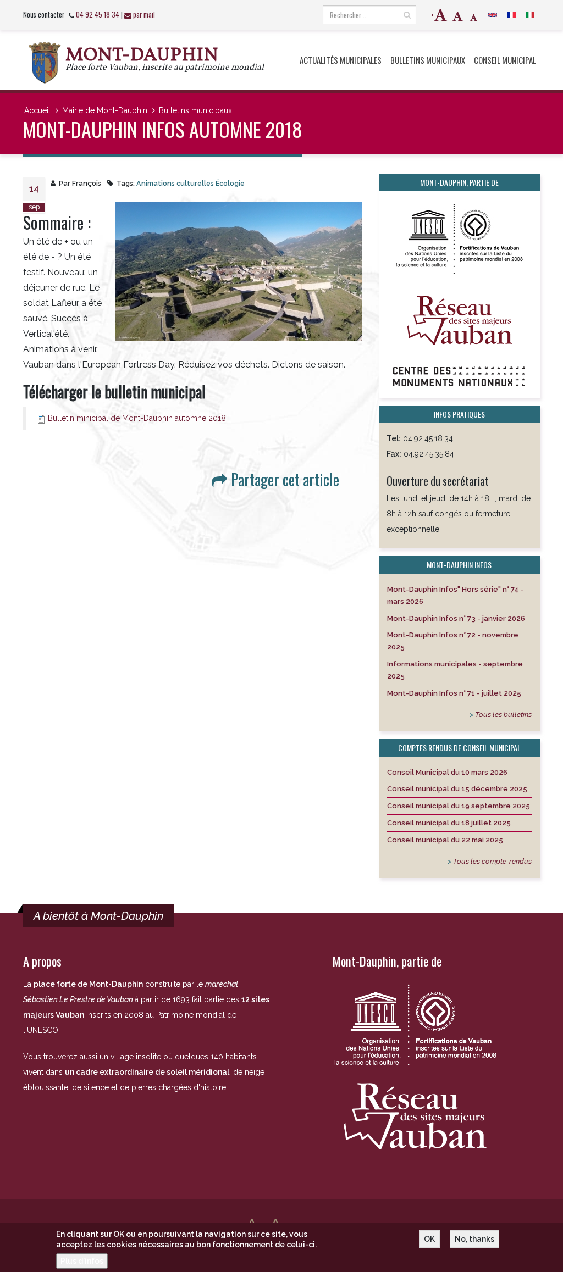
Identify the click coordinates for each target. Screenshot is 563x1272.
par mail (144, 14)
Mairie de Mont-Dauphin (104, 110)
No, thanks (474, 1239)
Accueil (37, 110)
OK (429, 1239)
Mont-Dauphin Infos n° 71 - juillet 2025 (454, 693)
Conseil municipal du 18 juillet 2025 (449, 823)
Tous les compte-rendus (492, 861)
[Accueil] (44, 62)
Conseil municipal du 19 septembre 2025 (458, 806)
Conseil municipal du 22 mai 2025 (445, 840)
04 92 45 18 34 (97, 14)
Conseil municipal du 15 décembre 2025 (457, 789)
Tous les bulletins (503, 714)
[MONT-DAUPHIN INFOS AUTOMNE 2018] (238, 271)
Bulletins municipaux (427, 60)
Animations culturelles (175, 183)
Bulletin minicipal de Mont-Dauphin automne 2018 (137, 418)
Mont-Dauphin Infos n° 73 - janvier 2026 (456, 618)
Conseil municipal (505, 60)
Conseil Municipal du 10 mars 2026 (447, 772)
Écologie (230, 183)
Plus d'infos (81, 1261)
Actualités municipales (341, 60)
